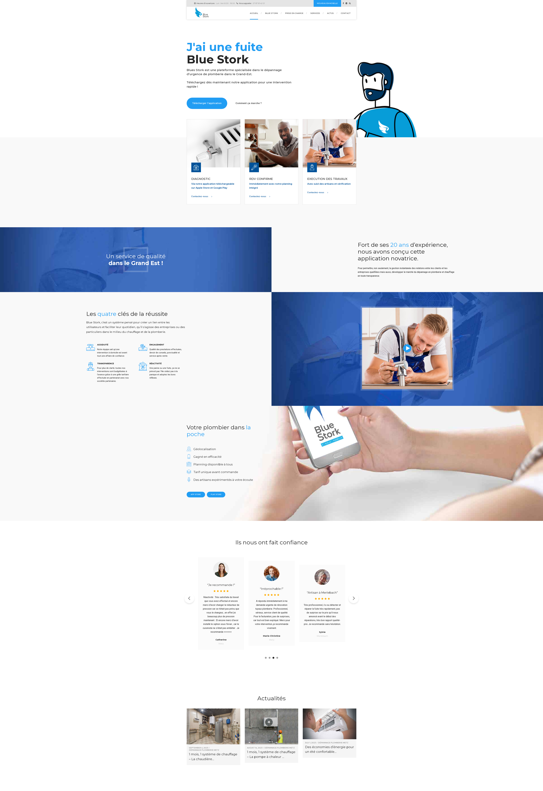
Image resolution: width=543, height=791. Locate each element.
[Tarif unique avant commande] (189, 472)
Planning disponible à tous (213, 464)
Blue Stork (271, 13)
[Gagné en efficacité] (189, 456)
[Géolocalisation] (189, 449)
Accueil (254, 13)
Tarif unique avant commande (215, 472)
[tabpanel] (221, 603)
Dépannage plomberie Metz (204, 750)
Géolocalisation (204, 449)
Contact (346, 13)
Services (315, 13)
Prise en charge (294, 13)
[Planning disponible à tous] (189, 464)
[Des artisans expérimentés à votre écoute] (189, 479)
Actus (330, 13)
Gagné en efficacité (207, 456)
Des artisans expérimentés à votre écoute (223, 480)
